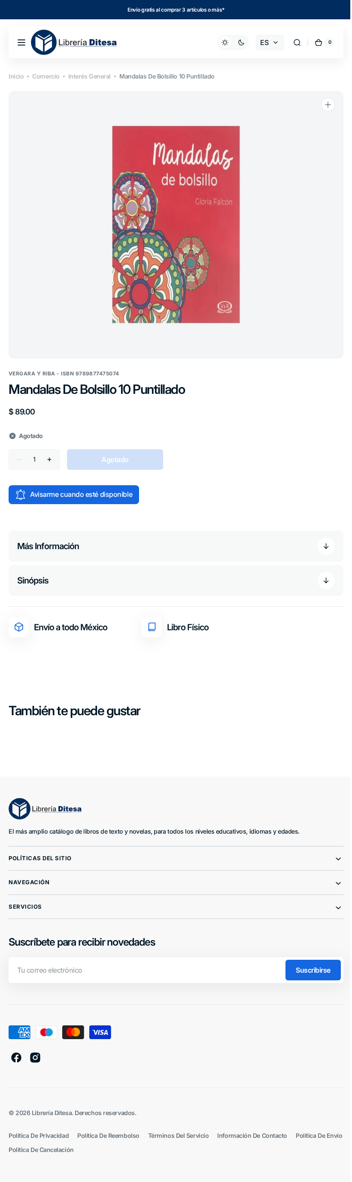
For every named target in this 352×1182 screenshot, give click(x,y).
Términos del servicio (178, 1135)
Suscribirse (306, 970)
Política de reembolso (108, 1135)
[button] (21, 42)
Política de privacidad (39, 1135)
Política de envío (32, 1149)
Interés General (89, 76)
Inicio (16, 76)
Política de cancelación (96, 1149)
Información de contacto (252, 1135)
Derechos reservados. (105, 1112)
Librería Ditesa (52, 1112)
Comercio (45, 76)
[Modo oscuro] (227, 42)
